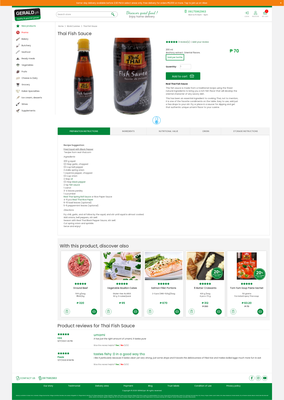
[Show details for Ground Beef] (80, 266)
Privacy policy (233, 385)
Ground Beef (80, 288)
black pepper (79, 181)
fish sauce (74, 184)
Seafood (26, 51)
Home (61, 26)
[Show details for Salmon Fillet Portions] (163, 266)
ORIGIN (205, 131)
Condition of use (203, 385)
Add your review (200, 41)
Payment (128, 385)
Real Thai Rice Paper (82, 199)
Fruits (24, 71)
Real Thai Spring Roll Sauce (77, 196)
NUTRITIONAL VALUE (168, 131)
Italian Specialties (30, 91)
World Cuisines (73, 26)
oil (72, 178)
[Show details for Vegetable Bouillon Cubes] (122, 266)
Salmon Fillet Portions (163, 288)
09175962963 (196, 11)
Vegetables (27, 65)
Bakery (25, 38)
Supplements (28, 110)
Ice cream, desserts (32, 97)
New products (29, 25)
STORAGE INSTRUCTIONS (245, 131)
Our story (48, 385)
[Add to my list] (67, 312)
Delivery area (102, 385)
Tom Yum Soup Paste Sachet (246, 288)
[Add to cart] (94, 312)
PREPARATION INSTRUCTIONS (84, 131)
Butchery (26, 45)
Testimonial (74, 385)
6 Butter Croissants (205, 288)
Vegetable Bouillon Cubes (122, 288)
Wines (25, 104)
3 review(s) (184, 41)
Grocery (26, 84)
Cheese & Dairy (30, 78)
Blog (150, 385)
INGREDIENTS (128, 131)
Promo (25, 32)
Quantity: (170, 66)
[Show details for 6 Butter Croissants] (205, 266)
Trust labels (173, 385)
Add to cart (181, 76)
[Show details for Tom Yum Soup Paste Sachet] (247, 266)
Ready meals (28, 58)
